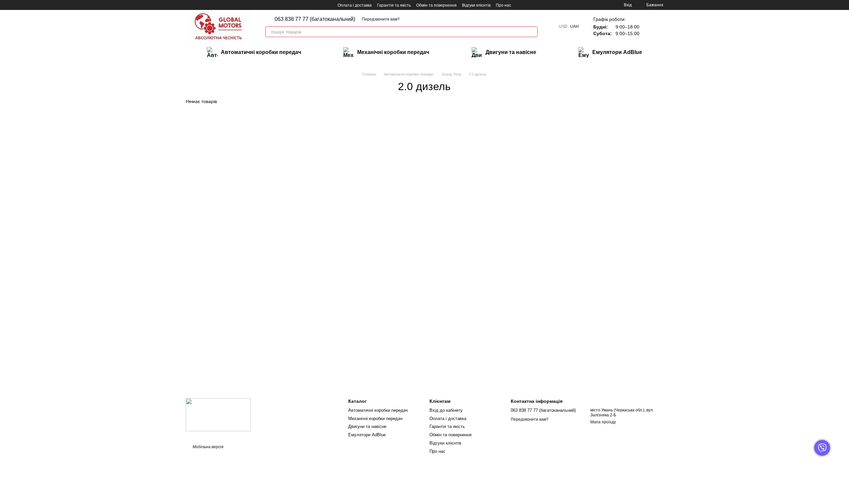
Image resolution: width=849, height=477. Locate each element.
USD (563, 26)
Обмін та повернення (436, 5)
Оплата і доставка (355, 5)
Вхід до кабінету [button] (446, 410)
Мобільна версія (208, 447)
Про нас (503, 5)
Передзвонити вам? (381, 19)
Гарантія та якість (394, 5)
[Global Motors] (218, 414)
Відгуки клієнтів (476, 5)
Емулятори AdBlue (617, 52)
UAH (574, 26)
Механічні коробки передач (393, 52)
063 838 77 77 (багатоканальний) (315, 19)
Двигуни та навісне (511, 52)
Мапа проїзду (603, 422)
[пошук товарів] (532, 31)
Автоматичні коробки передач (261, 52)
